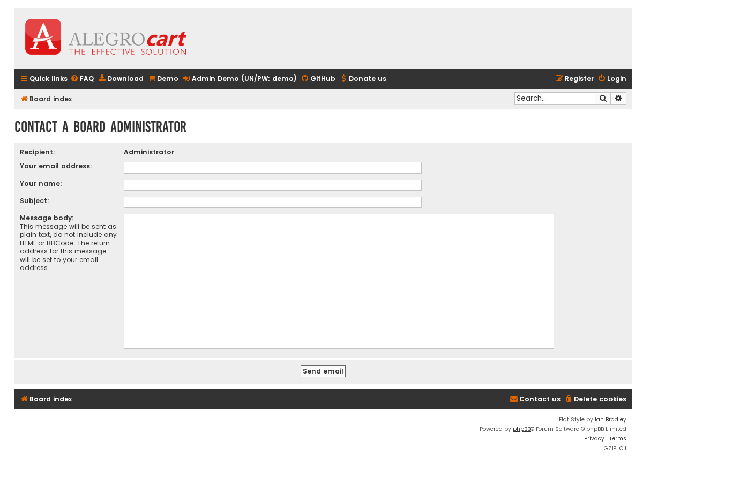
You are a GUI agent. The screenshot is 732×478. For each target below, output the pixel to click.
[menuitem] (82, 79)
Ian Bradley (610, 419)
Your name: (41, 183)
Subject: (34, 200)
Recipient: (37, 151)
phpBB (522, 429)
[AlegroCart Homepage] (105, 38)
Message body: (47, 217)
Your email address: (56, 165)
